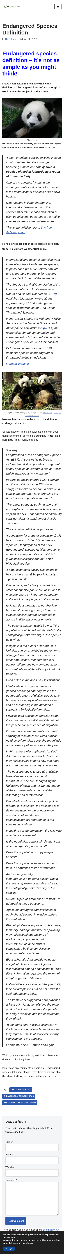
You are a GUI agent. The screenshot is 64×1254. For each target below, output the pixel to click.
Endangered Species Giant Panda (20, 1103)
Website (9, 1167)
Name (9, 1141)
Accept (9, 1249)
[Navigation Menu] (58, 6)
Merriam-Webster (17, 363)
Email (9, 1154)
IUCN (52, 293)
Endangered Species (21, 1090)
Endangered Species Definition (19, 1096)
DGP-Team (10, 39)
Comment (11, 1180)
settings (28, 1243)
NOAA (48, 328)
